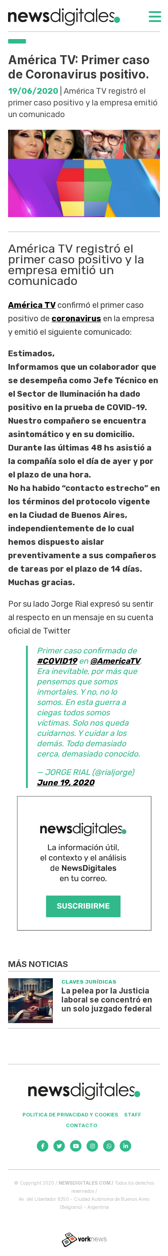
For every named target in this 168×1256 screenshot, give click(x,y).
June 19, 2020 (65, 783)
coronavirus (76, 319)
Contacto (81, 1125)
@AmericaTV (115, 661)
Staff (132, 1115)
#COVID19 (57, 661)
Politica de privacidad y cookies (70, 1115)
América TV (32, 305)
